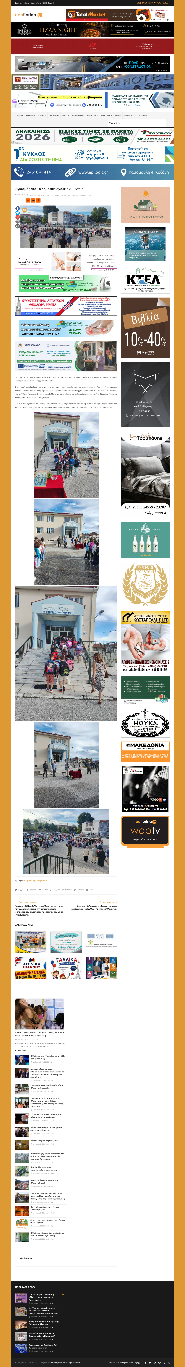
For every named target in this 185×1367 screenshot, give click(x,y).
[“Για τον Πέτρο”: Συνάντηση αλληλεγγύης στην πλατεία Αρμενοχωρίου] (21, 1298)
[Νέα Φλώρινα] (28, 14)
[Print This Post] (17, 226)
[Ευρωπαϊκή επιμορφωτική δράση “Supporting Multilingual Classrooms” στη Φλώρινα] (101, 942)
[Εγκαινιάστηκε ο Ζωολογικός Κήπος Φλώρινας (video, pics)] (22, 1089)
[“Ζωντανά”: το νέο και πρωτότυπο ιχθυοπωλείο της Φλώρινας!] (22, 1119)
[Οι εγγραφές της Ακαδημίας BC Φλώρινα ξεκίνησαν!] (21, 1348)
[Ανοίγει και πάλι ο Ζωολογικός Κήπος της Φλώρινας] (22, 1224)
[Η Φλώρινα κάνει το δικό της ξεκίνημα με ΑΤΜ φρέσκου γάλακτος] (22, 1237)
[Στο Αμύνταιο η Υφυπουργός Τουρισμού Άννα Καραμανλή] (21, 1336)
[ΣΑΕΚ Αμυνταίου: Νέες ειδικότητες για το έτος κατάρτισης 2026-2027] (101, 968)
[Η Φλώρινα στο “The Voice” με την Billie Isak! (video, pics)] (22, 1060)
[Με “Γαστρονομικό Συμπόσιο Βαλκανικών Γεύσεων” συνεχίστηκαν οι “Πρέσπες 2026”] (21, 1311)
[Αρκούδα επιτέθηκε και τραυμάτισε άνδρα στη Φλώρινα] (22, 1132)
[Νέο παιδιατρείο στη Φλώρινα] (22, 1145)
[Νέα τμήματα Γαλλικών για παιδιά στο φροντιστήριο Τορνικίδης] (66, 968)
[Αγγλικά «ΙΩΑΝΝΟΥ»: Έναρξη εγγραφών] (30, 968)
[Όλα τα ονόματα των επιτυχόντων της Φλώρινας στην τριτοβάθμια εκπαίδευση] (39, 1014)
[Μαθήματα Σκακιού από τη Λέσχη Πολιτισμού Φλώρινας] (21, 1325)
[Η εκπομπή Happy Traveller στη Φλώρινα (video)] (22, 1184)
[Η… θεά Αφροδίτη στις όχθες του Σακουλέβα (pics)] (22, 1211)
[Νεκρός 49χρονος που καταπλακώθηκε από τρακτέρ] (22, 1171)
